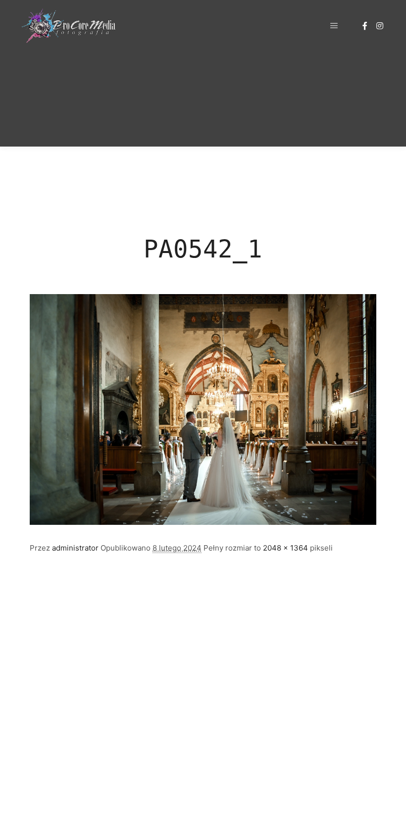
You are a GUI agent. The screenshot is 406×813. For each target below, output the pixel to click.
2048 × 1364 (285, 548)
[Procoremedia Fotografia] (69, 26)
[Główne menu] (334, 25)
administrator (75, 548)
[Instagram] (379, 25)
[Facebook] (364, 25)
